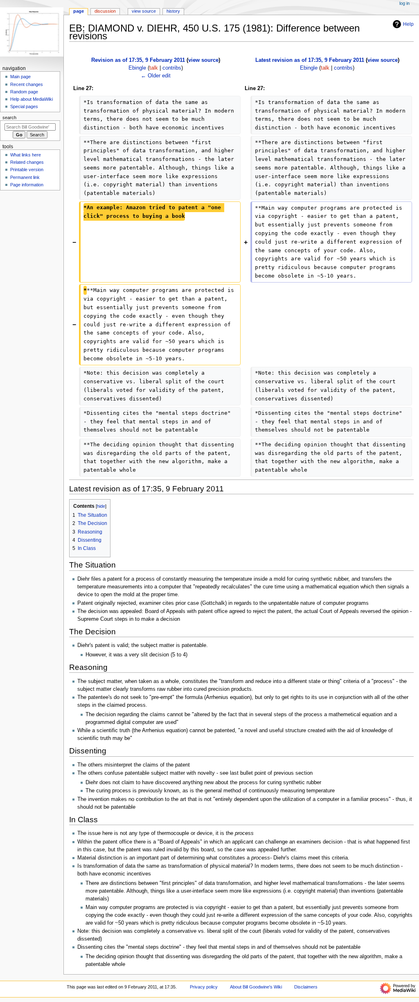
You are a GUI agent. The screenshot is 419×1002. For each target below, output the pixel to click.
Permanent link (25, 177)
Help (408, 24)
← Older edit (156, 76)
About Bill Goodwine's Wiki (256, 986)
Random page (24, 91)
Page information (26, 184)
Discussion (105, 11)
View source (144, 11)
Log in (404, 3)
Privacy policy (204, 986)
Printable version (26, 169)
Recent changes (26, 84)
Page (78, 11)
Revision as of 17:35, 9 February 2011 (138, 60)
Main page (20, 76)
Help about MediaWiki (31, 99)
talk (153, 68)
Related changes (27, 162)
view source (203, 60)
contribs (171, 68)
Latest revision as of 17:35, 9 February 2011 (309, 60)
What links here (25, 154)
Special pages (24, 106)
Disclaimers (306, 986)
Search (9, 117)
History (173, 11)
